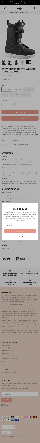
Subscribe (20, 231)
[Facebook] (17, 236)
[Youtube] (22, 236)
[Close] (36, 206)
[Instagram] (20, 236)
